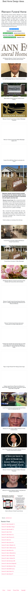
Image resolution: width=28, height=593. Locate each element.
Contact (9, 590)
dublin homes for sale (8, 33)
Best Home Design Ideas (13, 1)
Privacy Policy (16, 590)
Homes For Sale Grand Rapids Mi (9, 563)
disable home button (14, 29)
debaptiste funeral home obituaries (14, 31)
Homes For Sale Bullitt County (8, 568)
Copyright (23, 590)
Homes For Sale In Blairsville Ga (9, 553)
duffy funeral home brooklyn (10, 37)
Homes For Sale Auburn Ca (8, 534)
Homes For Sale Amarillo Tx (8, 529)
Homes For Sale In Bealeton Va (8, 545)
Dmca (4, 590)
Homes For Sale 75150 (7, 532)
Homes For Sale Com (6, 540)
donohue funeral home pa (19, 33)
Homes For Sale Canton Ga (8, 542)
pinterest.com (9, 518)
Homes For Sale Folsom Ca (8, 571)
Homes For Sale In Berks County (9, 547)
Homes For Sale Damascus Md (8, 561)
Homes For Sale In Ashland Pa (8, 558)
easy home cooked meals (8, 35)
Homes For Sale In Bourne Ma (8, 555)
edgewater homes (20, 37)
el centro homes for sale (20, 35)
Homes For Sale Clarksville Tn (8, 524)
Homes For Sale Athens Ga (7, 550)
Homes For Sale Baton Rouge (8, 526)
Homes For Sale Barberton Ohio (8, 566)
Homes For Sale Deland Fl (7, 574)
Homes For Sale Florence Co (8, 537)
